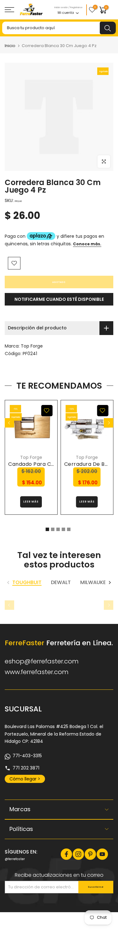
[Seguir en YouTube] (102, 854)
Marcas (20, 809)
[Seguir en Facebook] (66, 854)
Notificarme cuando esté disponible (59, 299)
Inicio (10, 46)
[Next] (108, 423)
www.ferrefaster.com (37, 672)
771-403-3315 (27, 756)
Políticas (21, 829)
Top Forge (32, 346)
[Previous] (9, 423)
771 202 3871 (26, 768)
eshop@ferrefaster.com (42, 661)
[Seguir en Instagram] (78, 854)
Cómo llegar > (24, 779)
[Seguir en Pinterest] (90, 854)
